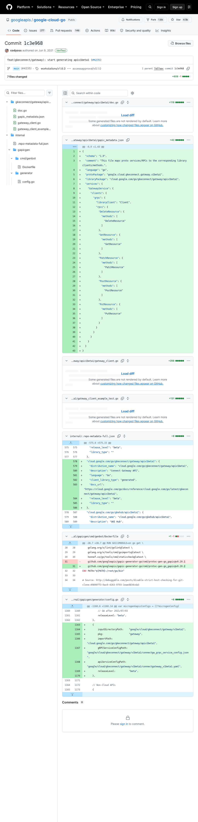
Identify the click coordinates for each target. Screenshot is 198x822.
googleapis (21, 20)
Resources (66, 7)
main (16, 68)
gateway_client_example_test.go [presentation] (38, 128)
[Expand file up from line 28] (70, 543)
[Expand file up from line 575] (70, 443)
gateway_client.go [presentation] (29, 122)
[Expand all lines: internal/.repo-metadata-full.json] (124, 436)
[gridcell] (127, 146)
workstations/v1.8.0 (53, 68)
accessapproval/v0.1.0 (87, 68)
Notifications (133, 19)
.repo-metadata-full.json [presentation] (33, 143)
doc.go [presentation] (22, 110)
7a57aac (159, 68)
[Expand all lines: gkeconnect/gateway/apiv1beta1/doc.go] (128, 102)
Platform (23, 7)
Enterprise (116, 7)
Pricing (136, 7)
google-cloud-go (49, 20)
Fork (157, 19)
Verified (61, 50)
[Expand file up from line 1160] (72, 606)
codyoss (16, 50)
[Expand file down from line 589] (70, 526)
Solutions (44, 7)
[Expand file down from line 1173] (72, 694)
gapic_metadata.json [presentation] (31, 116)
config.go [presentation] (28, 181)
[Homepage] (9, 7)
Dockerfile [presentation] (28, 166)
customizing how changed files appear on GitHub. (131, 125)
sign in (124, 723)
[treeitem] (29, 114)
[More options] (188, 102)
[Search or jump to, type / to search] (149, 7)
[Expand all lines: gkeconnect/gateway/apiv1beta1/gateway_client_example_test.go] (128, 398)
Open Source (91, 7)
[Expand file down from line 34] (70, 589)
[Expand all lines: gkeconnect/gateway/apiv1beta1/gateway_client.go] (128, 360)
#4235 (96, 59)
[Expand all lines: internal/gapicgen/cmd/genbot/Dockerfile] (128, 536)
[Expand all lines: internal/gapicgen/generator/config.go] (128, 599)
